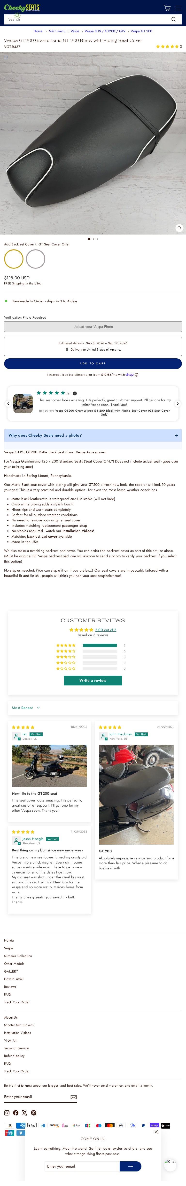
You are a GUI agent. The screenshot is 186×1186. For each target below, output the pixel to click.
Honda (9, 940)
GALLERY (11, 971)
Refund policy (14, 1055)
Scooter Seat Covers (18, 1024)
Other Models (14, 963)
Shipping (18, 283)
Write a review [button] (92, 680)
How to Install (13, 978)
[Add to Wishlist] (6, 57)
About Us (10, 1017)
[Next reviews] (178, 404)
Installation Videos (17, 1032)
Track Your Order (17, 1002)
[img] (23, 727)
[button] (168, 46)
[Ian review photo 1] (49, 766)
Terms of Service (16, 1048)
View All (10, 1040)
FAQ (7, 994)
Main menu (57, 31)
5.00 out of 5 (105, 630)
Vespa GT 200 (141, 31)
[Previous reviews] (8, 404)
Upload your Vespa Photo (93, 326)
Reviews (10, 986)
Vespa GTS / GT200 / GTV (105, 31)
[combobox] (93, 19)
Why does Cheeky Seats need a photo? (45, 435)
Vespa (75, 31)
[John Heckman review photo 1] (136, 795)
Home (38, 31)
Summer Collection (18, 955)
